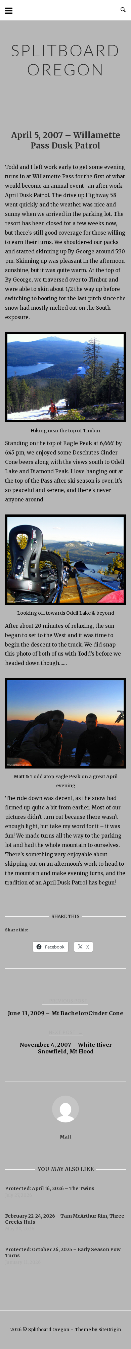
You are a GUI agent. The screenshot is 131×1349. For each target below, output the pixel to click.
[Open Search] (123, 10)
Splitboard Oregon (65, 60)
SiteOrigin (109, 1330)
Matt (66, 1137)
